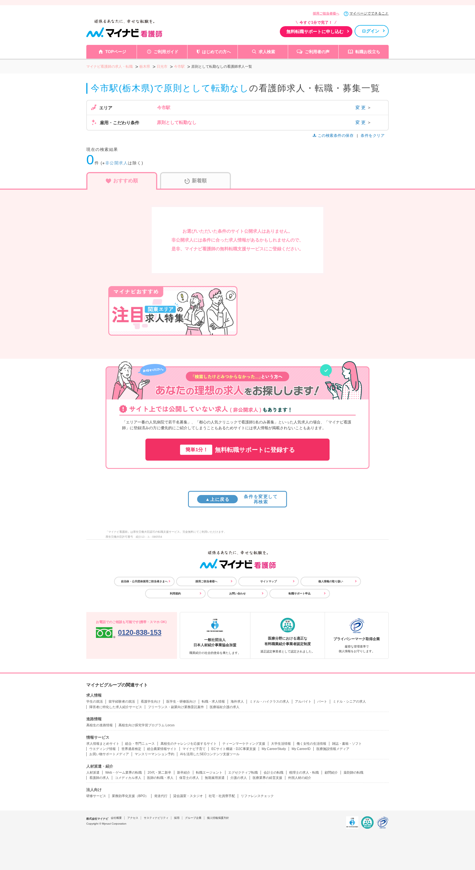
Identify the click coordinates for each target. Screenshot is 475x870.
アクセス (132, 817)
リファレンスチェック (257, 796)
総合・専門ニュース (140, 744)
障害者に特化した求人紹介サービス (115, 707)
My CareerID (301, 749)
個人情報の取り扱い (330, 581)
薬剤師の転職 (353, 772)
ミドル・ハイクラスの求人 (269, 701)
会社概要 (116, 817)
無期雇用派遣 (215, 778)
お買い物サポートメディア (109, 754)
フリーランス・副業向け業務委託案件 (176, 707)
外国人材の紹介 (299, 778)
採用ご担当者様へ (326, 13)
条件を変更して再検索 (241, 499)
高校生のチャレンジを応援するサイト (189, 744)
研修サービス (96, 796)
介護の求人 (238, 778)
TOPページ (115, 51)
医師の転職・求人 (160, 778)
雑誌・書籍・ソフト (347, 744)
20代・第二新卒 (159, 772)
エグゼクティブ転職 (243, 772)
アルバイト (303, 701)
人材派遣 (93, 772)
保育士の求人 (189, 778)
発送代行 (160, 796)
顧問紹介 (331, 772)
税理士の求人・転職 (304, 772)
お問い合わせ (237, 593)
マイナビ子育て (194, 749)
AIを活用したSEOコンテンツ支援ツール (209, 754)
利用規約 (175, 593)
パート (322, 701)
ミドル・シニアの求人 (349, 701)
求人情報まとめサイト (102, 744)
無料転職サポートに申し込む (315, 31)
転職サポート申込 (300, 593)
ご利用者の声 (317, 51)
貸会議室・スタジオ (188, 796)
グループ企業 (193, 817)
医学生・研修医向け (181, 701)
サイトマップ (268, 581)
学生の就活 (94, 701)
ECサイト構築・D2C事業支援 (233, 749)
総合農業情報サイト (162, 749)
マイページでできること (369, 13)
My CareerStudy (274, 749)
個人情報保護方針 (218, 817)
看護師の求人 (99, 778)
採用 (176, 817)
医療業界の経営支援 (267, 778)
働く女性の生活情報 (311, 744)
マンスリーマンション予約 (154, 754)
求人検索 (267, 51)
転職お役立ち (367, 51)
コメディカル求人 (128, 778)
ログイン (370, 31)
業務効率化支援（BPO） (130, 796)
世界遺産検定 (131, 749)
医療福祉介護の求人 (224, 707)
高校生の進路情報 (99, 725)
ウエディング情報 (102, 749)
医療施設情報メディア (332, 749)
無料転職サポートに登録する (240, 449)
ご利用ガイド (166, 51)
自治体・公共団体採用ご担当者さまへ (144, 581)
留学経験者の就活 (122, 701)
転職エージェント (209, 772)
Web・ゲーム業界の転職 (123, 772)
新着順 (199, 180)
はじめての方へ (216, 51)
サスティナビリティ (156, 817)
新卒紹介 (183, 772)
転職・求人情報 (213, 701)
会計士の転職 (273, 772)
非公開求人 (116, 163)
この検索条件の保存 (335, 135)
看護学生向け (151, 701)
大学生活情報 (281, 744)
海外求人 (237, 701)
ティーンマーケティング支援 (243, 744)
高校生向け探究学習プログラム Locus (146, 725)
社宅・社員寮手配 (222, 796)
